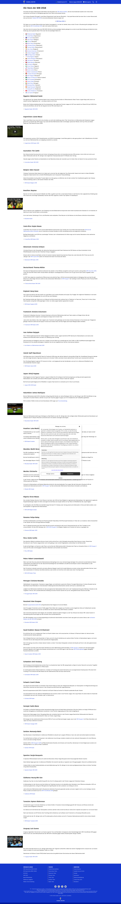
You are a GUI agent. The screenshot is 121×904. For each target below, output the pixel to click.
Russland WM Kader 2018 (31, 622)
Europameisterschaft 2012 (34, 605)
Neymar (29, 41)
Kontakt (75, 873)
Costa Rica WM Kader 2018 (32, 239)
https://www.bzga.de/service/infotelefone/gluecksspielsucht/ (49, 890)
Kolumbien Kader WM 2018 (31, 421)
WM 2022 (25, 875)
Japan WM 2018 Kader (30, 385)
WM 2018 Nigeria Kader (31, 509)
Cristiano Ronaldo (31, 73)
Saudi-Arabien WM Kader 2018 (33, 654)
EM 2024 (25, 873)
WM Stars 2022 (60, 21)
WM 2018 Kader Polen (30, 573)
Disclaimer (76, 881)
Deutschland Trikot (53, 871)
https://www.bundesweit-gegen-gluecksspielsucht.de (73, 890)
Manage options (50, 473)
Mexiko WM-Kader (29, 489)
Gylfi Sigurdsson (31, 55)
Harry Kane (30, 49)
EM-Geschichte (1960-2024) (30, 871)
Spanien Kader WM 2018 (31, 770)
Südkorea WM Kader (30, 794)
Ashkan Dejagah (31, 53)
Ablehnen (60, 477)
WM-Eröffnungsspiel (78, 649)
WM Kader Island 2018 (30, 366)
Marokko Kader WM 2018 (31, 463)
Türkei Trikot (51, 877)
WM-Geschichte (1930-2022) (30, 869)
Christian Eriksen (31, 45)
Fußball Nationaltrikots (54, 869)
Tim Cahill (29, 37)
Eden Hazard (30, 39)
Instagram (55, 887)
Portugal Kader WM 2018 (31, 593)
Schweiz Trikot (52, 875)
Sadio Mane (30, 83)
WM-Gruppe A (75, 647)
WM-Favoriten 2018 (91, 271)
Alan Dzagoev (30, 75)
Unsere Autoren (77, 869)
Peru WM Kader (29, 551)
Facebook (62, 887)
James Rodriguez (31, 58)
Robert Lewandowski (32, 72)
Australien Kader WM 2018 (31, 162)
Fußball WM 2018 (36, 18)
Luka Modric (30, 60)
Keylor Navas (30, 43)
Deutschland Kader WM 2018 (32, 283)
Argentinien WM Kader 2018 (32, 143)
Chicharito (30, 64)
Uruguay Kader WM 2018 (31, 856)
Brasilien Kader (28, 218)
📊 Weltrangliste (87, 2)
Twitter (59, 887)
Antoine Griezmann (32, 51)
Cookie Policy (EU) (78, 879)
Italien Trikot (51, 881)
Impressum (76, 875)
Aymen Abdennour (32, 91)
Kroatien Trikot (52, 879)
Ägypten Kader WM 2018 (31, 109)
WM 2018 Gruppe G (52, 527)
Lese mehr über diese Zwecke (57, 470)
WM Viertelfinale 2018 (47, 790)
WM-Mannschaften (62, 11)
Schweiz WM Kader (30, 698)
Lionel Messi (30, 36)
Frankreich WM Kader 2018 (32, 324)
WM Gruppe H (80, 719)
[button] (79, 426)
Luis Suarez (30, 92)
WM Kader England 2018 (31, 304)
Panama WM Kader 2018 (31, 530)
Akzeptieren (70, 473)
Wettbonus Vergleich (28, 879)
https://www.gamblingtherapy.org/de (84, 888)
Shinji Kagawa (30, 56)
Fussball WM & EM (30, 2)
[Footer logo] (60, 899)
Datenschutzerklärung (79, 877)
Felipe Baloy (30, 68)
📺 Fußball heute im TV (61, 2)
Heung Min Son (31, 89)
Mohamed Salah (31, 34)
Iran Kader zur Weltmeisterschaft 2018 (34, 345)
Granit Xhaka (30, 81)
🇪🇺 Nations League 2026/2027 (75, 2)
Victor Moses (30, 66)
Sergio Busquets (31, 87)
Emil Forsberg (30, 79)
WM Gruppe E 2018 (36, 743)
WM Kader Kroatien (30, 441)
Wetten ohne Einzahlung (28, 881)
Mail (65, 887)
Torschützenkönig (62, 401)
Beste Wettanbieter (27, 877)
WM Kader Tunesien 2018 (31, 821)
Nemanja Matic (31, 85)
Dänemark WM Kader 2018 (31, 260)
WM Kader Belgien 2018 (31, 183)
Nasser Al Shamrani (32, 77)
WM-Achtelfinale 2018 (36, 26)
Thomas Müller (31, 47)
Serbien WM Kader (29, 747)
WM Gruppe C (93, 546)
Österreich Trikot (52, 873)
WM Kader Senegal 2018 (31, 724)
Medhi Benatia (31, 62)
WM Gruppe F (65, 278)
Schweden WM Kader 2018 (31, 674)
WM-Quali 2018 (35, 256)
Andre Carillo (30, 70)
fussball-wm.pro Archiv (79, 871)
